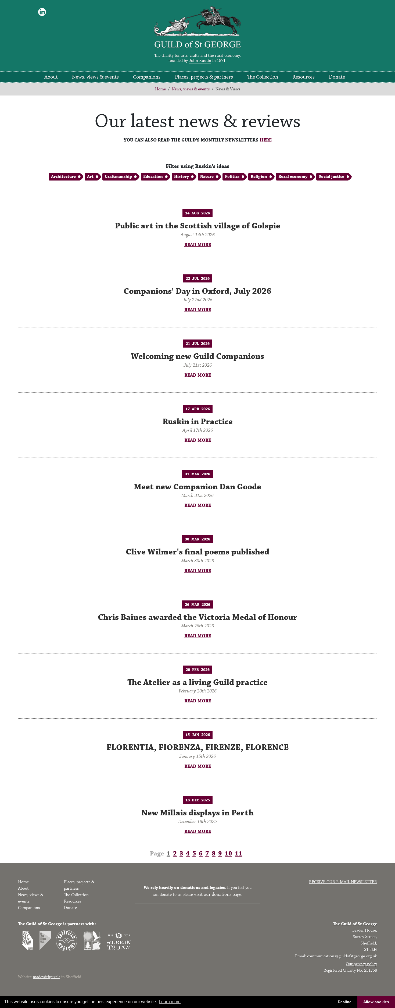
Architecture (63, 176)
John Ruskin (200, 60)
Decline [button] (344, 1002)
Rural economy (292, 176)
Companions (146, 77)
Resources (303, 77)
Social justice (331, 176)
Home (160, 89)
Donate (337, 77)
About (51, 77)
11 (238, 854)
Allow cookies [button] (376, 1002)
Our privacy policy (361, 964)
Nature (207, 176)
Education (153, 176)
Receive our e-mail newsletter (343, 882)
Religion (259, 176)
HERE (266, 140)
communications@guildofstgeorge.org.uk (342, 956)
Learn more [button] (170, 1001)
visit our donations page (217, 894)
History (181, 176)
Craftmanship (118, 176)
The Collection (262, 77)
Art (90, 176)
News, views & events (95, 77)
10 (228, 854)
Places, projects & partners (204, 77)
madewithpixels (46, 976)
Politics (232, 176)
